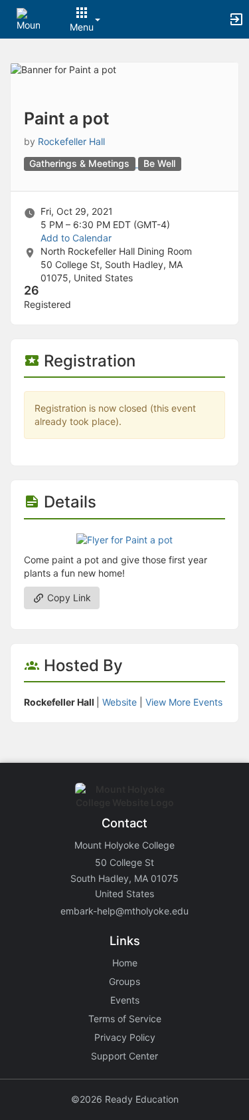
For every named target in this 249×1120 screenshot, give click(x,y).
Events (124, 1000)
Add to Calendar (76, 237)
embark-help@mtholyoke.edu (124, 910)
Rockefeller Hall (71, 141)
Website (119, 702)
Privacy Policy (124, 1037)
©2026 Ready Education (125, 1099)
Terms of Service (124, 1018)
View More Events (183, 702)
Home (124, 962)
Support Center (124, 1055)
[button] (28, 18)
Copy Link (67, 597)
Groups (124, 981)
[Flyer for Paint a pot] (124, 539)
